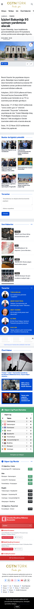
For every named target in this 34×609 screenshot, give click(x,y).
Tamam (17, 606)
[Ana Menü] (2, 4)
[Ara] (32, 4)
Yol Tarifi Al (19, 537)
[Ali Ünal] (5, 321)
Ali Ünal (13, 318)
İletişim (5, 592)
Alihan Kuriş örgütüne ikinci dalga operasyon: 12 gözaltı (9, 185)
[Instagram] (15, 580)
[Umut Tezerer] (5, 312)
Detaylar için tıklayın (17, 455)
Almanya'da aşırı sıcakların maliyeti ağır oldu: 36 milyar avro (22, 277)
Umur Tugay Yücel (16, 301)
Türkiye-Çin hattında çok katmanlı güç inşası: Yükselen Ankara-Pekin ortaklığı (20, 305)
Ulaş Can (13, 327)
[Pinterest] (12, 580)
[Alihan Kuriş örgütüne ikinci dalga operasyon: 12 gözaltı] (9, 178)
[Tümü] (31, 224)
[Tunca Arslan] (5, 294)
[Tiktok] (25, 580)
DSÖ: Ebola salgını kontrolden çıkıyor (23, 263)
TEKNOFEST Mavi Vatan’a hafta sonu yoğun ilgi (24, 185)
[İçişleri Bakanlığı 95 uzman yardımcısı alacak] (17, 51)
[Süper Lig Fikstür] (31, 461)
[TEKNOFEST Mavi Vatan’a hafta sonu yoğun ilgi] (25, 178)
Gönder (5, 213)
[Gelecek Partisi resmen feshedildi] (25, 162)
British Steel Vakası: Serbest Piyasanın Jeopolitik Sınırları (19, 322)
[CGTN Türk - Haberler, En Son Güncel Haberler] (16, 4)
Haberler (4, 16)
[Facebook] (5, 580)
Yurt (16, 245)
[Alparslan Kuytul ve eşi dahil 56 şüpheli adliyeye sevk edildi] (9, 162)
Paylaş (5, 63)
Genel (5, 586)
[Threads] (28, 580)
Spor (4, 590)
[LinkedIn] (18, 580)
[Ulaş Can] (5, 330)
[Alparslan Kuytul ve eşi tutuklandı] (9, 144)
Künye (12, 592)
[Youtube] (21, 580)
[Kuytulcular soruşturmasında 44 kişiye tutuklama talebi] (25, 144)
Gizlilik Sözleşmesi (21, 590)
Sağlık (17, 259)
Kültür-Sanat (25, 588)
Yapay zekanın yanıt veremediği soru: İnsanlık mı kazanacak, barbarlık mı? (21, 331)
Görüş (16, 588)
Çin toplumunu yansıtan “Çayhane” (18, 295)
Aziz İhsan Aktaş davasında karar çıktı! (22, 235)
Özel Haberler (25, 11)
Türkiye (11, 11)
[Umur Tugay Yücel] (5, 303)
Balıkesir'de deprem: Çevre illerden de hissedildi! (22, 249)
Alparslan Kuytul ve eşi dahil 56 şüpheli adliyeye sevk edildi (9, 169)
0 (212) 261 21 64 (8, 549)
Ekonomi (16, 586)
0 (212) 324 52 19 (8, 537)
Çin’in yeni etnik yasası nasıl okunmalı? (19, 313)
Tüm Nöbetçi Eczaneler (17, 558)
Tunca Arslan (15, 292)
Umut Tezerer (15, 310)
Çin (17, 11)
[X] (8, 580)
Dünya (3, 11)
